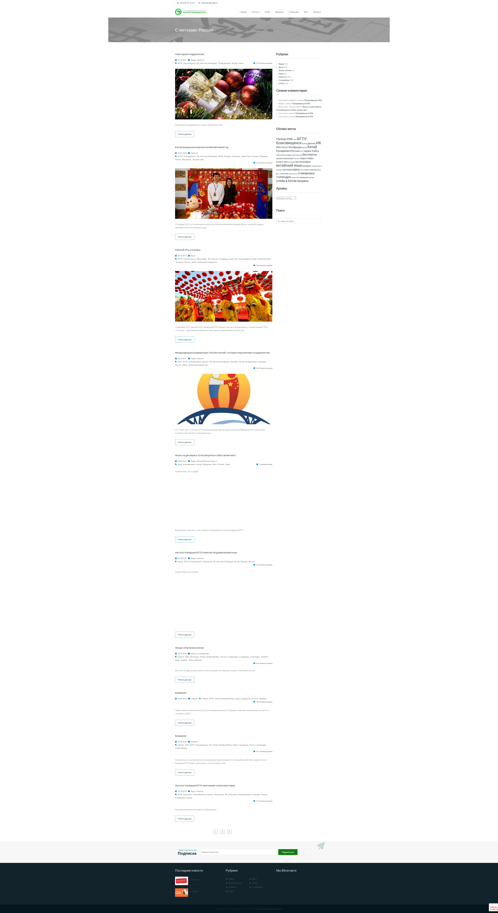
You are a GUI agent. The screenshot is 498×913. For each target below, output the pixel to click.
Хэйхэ (241, 63)
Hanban (181, 657)
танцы (293, 177)
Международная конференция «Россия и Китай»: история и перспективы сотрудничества (222, 352)
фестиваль (186, 159)
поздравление (224, 63)
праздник (264, 156)
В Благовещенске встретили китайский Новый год (201, 147)
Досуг (193, 255)
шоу (202, 159)
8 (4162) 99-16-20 (187, 3)
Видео (193, 60)
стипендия (255, 657)
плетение (284, 173)
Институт (256, 12)
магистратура (311, 169)
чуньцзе (195, 159)
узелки (189, 798)
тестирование (302, 177)
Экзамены (279, 12)
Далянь (205, 362)
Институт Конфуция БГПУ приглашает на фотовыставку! (205, 785)
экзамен (262, 698)
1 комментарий (265, 464)
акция (180, 561)
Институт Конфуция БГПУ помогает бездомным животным (206, 552)
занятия (297, 158)
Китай (220, 156)
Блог (306, 12)
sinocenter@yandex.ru (209, 3)
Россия (235, 63)
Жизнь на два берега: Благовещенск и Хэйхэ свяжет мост (205, 455)
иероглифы (202, 259)
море (319, 170)
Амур (180, 464)
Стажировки (294, 12)
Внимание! (181, 692)
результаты (293, 174)
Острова (254, 156)
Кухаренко (207, 464)
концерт (227, 156)
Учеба (267, 12)
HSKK (295, 139)
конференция (251, 362)
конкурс (306, 165)
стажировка (233, 657)
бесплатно (194, 657)
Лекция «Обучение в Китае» (189, 647)
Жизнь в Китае (203, 461)
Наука (193, 358)
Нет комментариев (264, 63)
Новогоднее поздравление (189, 54)
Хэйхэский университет (207, 262)
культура (236, 156)
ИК (198, 63)
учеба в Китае (181, 748)
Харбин (184, 660)
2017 (180, 362)
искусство (233, 259)
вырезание (219, 794)
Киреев (304, 147)
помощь (244, 561)
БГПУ (180, 63)
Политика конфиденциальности (268, 909)
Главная (243, 12)
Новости (200, 60)
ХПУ (301, 151)
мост (215, 464)
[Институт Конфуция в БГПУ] (190, 11)
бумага (210, 794)
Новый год (245, 156)
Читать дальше (184, 134)
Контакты (317, 12)
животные (207, 561)
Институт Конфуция (208, 63)
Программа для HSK (313, 100)
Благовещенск (190, 63)
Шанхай (198, 660)
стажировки (244, 657)
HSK (187, 657)
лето (302, 170)
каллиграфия (244, 259)
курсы (238, 698)
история (234, 362)
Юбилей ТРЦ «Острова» (188, 249)
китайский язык (264, 259)
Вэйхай (304, 143)
